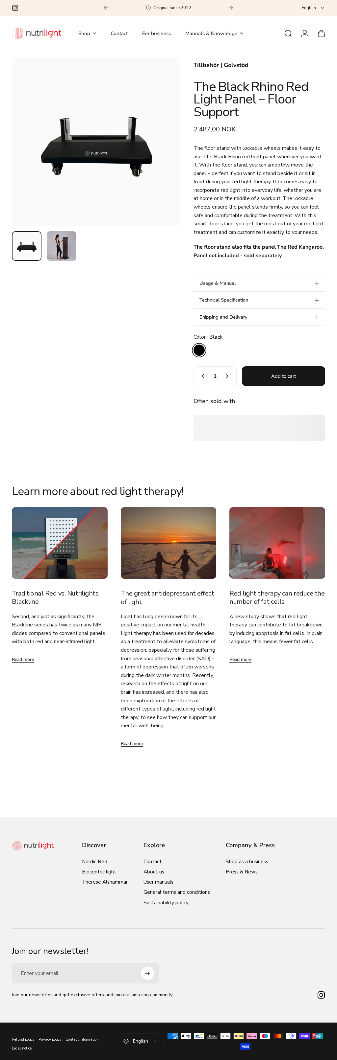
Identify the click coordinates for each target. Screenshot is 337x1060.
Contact (152, 862)
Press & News (242, 872)
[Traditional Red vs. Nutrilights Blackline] (60, 543)
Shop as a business (247, 862)
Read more (23, 659)
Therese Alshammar (105, 882)
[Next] (230, 8)
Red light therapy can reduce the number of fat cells (276, 597)
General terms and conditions (176, 892)
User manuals (158, 882)
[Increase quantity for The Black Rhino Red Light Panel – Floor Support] (228, 376)
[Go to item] (26, 246)
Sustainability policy (166, 903)
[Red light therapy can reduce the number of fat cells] (277, 543)
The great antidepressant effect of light (167, 597)
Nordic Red (94, 862)
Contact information (82, 1039)
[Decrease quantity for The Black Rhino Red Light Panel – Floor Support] (201, 376)
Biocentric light (99, 872)
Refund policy (23, 1039)
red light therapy (251, 181)
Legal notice (22, 1048)
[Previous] (106, 8)
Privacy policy (50, 1039)
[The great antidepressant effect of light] (169, 543)
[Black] (199, 350)
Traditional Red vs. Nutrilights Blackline (55, 597)
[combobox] (313, 8)
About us (153, 872)
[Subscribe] (147, 973)
